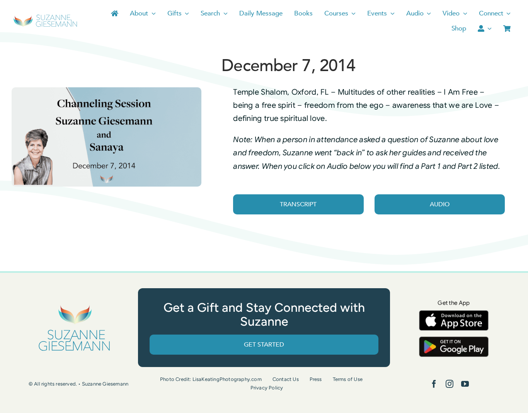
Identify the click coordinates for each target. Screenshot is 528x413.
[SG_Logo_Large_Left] (45, 17)
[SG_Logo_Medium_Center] (74, 305)
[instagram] (449, 384)
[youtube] (465, 384)
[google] (454, 340)
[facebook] (434, 384)
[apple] (454, 314)
